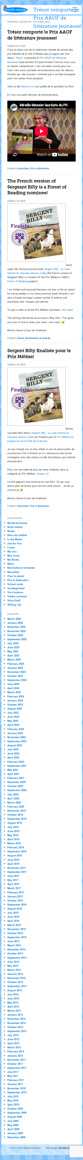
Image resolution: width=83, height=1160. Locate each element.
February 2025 (15, 664)
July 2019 (13, 827)
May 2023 (12, 721)
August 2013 (14, 990)
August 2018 (14, 855)
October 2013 (15, 982)
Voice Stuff (13, 600)
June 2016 (13, 916)
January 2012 (15, 1055)
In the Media (14, 539)
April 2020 (13, 798)
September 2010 (16, 1092)
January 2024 (15, 700)
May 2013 (12, 1002)
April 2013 (13, 1006)
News (21, 338)
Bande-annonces (17, 523)
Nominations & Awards (37, 338)
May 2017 (12, 880)
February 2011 (15, 1080)
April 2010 (13, 1104)
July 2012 (13, 1035)
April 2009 (13, 1129)
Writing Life (14, 604)
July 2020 (13, 794)
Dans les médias (17, 535)
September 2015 (16, 937)
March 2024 (14, 692)
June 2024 (13, 684)
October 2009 (15, 1108)
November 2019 (16, 810)
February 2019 (15, 847)
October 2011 (15, 1064)
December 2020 (16, 782)
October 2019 (15, 814)
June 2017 (13, 876)
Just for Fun (14, 543)
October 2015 (15, 933)
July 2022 (13, 749)
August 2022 (14, 745)
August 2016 (14, 908)
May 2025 (12, 651)
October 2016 (15, 900)
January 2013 (15, 1014)
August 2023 (14, 708)
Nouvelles (23, 168)
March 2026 (14, 618)
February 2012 (15, 1051)
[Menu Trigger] (74, 9)
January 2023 (15, 733)
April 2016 (13, 921)
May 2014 (12, 966)
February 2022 (15, 761)
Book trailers (15, 527)
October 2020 (15, 786)
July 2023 (13, 712)
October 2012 (15, 1027)
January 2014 (15, 974)
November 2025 (16, 631)
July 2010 (13, 1096)
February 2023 (15, 729)
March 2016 (14, 925)
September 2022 (16, 741)
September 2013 (16, 986)
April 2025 (13, 655)
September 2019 (16, 818)
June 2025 (13, 647)
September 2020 (16, 790)
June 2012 (13, 1039)
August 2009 (14, 1116)
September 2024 (16, 680)
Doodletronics (66, 1148)
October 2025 (15, 635)
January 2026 (15, 623)
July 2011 (13, 1072)
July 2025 (13, 643)
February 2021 (15, 778)
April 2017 (13, 884)
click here (66, 309)
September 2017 (16, 872)
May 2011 (12, 1076)
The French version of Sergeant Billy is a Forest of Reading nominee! (36, 187)
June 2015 (13, 941)
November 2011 (16, 1059)
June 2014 (13, 961)
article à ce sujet (30, 86)
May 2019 (12, 835)
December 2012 (16, 1018)
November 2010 (16, 1088)
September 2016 (16, 904)
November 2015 (16, 929)
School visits (15, 584)
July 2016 (13, 912)
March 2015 (14, 945)
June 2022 (13, 753)
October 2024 (15, 676)
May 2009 (12, 1125)
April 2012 (13, 1043)
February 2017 (15, 892)
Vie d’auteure (15, 592)
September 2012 (16, 1031)
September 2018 (16, 851)
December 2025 (16, 627)
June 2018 (13, 859)
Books (11, 531)
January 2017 (15, 896)
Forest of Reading (17, 281)
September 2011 (16, 1068)
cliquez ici (42, 473)
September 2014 (16, 957)
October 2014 (15, 953)
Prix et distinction (39, 168)
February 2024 (15, 696)
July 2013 (13, 994)
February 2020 (15, 806)
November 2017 (16, 868)
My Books (13, 559)
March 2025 (14, 659)
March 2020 (14, 802)
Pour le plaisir (15, 576)
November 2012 (16, 1023)
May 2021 (12, 770)
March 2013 (14, 1010)
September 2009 (16, 1112)
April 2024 (13, 688)
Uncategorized (16, 588)
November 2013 (16, 978)
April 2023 (13, 725)
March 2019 (14, 843)
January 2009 (15, 1133)
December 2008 (16, 1137)
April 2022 (13, 757)
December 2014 (16, 949)
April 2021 (13, 774)
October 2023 (15, 704)
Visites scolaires (17, 596)
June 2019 (13, 831)
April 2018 (13, 864)
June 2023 (13, 716)
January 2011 (15, 1084)
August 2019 (14, 823)
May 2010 (12, 1100)
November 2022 (16, 737)
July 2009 (13, 1121)
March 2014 (14, 970)
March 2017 (14, 888)
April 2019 (13, 839)
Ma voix (12, 551)
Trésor (19, 58)
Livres (11, 547)
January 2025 (15, 668)
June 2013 (13, 998)
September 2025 (16, 639)
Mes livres (13, 555)
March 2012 (14, 1047)
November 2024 (16, 672)
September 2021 (16, 766)
